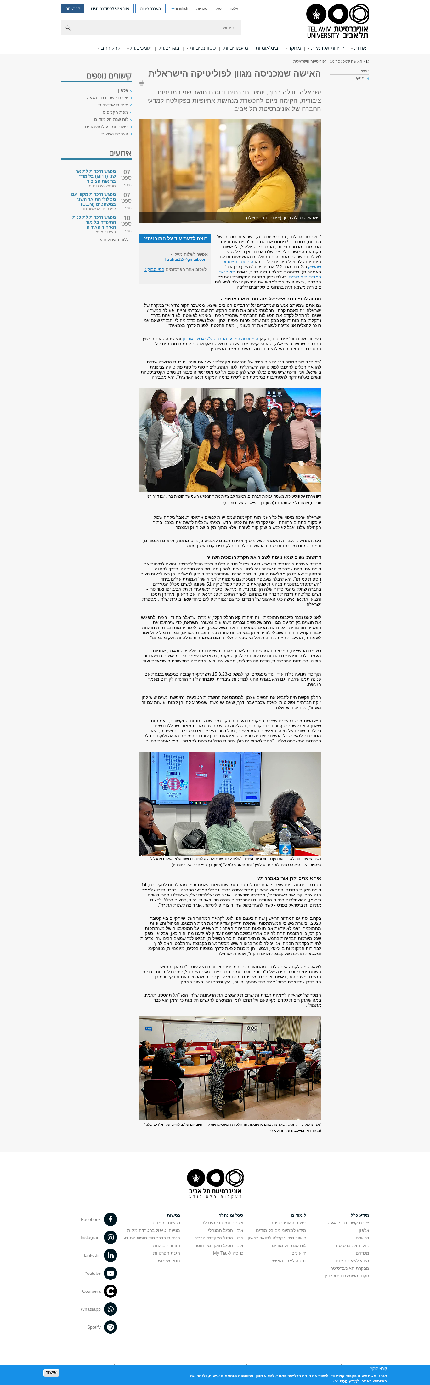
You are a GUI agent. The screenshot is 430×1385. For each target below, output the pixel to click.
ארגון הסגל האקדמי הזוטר (219, 1245)
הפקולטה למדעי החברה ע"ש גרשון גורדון (220, 338)
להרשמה (72, 8)
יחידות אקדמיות (327, 48)
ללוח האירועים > (114, 240)
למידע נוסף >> (346, 1381)
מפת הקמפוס (115, 112)
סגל (219, 8)
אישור (51, 1372)
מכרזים (362, 1253)
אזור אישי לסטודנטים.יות (110, 8)
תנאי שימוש (169, 1260)
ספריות (201, 8)
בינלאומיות (267, 48)
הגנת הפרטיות (166, 1253)
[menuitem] (234, 8)
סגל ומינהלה (230, 1215)
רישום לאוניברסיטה (288, 1222)
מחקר (294, 48)
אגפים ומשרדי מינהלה (222, 1222)
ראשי (365, 71)
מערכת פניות (150, 8)
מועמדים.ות (235, 48)
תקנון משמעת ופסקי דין (347, 1275)
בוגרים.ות (169, 48)
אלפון (234, 8)
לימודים (298, 1215)
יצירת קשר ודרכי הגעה (107, 97)
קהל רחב (110, 48)
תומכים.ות (141, 48)
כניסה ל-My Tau (228, 1253)
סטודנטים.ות (203, 48)
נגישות (173, 1215)
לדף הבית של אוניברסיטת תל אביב (367, 61)
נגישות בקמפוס (165, 1222)
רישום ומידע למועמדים (106, 126)
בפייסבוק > (154, 269)
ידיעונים (298, 1253)
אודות (360, 48)
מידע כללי (359, 1215)
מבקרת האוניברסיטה (349, 1268)
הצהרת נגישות (114, 133)
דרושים (362, 1237)
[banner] (215, 27)
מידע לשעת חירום (352, 1260)
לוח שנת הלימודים (111, 119)
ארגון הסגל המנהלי (225, 1230)
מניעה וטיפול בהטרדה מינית (153, 1230)
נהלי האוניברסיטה (352, 1245)
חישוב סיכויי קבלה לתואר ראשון (277, 1237)
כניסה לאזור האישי (289, 1260)
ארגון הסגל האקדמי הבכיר (219, 1237)
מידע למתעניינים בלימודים (281, 1230)
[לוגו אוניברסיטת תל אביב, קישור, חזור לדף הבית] (337, 21)
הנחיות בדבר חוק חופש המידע (151, 1237)
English (181, 8)
